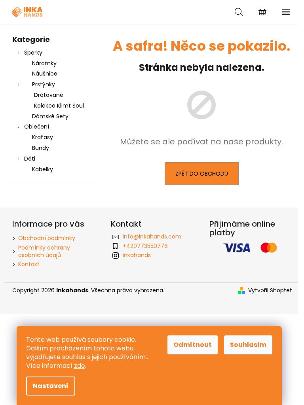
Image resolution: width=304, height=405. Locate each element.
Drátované (48, 95)
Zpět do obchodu (201, 174)
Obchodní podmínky (46, 238)
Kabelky (42, 169)
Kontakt (29, 264)
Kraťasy (42, 137)
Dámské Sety (50, 116)
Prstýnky (43, 84)
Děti (29, 159)
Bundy (40, 148)
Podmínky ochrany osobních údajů (44, 251)
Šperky (33, 53)
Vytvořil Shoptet (270, 290)
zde (79, 365)
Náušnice (44, 74)
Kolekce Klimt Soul (59, 106)
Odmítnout (192, 344)
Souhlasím (248, 344)
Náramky (44, 63)
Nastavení (50, 385)
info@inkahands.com (152, 236)
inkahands (137, 255)
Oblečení (36, 127)
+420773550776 (145, 246)
